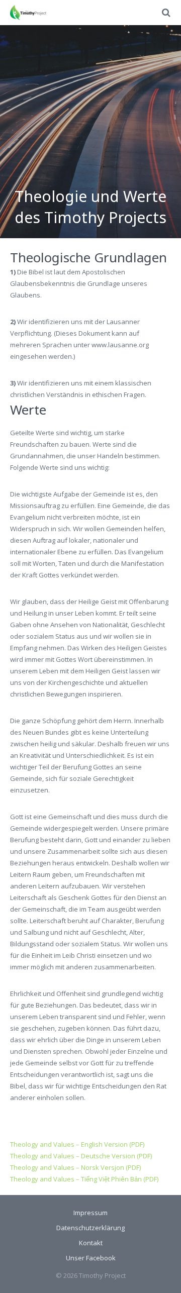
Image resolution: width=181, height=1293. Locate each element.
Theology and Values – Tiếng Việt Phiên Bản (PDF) (84, 1178)
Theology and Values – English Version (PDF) (77, 1144)
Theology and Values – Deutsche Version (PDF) (81, 1155)
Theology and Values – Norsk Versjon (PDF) (75, 1167)
